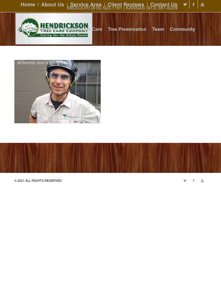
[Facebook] (193, 4)
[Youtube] (202, 4)
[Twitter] (185, 4)
